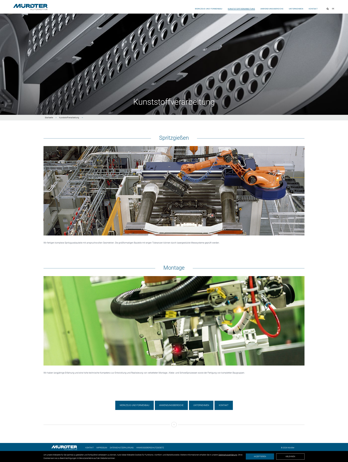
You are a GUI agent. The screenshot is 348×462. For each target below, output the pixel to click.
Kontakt (313, 9)
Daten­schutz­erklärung (227, 455)
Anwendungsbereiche (271, 9)
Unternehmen (296, 9)
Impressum (101, 448)
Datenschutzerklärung (122, 448)
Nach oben (173, 429)
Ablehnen (290, 456)
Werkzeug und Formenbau (208, 9)
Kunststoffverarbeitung (69, 117)
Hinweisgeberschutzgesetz (150, 448)
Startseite (49, 117)
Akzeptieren (260, 456)
